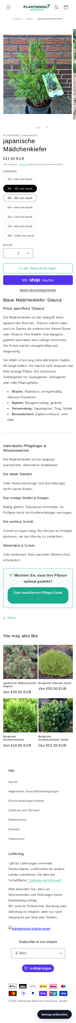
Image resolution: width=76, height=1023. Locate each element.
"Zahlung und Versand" (45, 880)
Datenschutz (17, 819)
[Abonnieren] (60, 953)
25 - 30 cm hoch (22, 180)
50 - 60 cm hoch (22, 208)
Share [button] (11, 617)
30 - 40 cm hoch (20, 188)
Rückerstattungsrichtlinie (26, 800)
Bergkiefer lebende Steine (55, 683)
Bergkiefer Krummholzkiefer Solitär (53, 738)
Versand (23, 164)
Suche (13, 782)
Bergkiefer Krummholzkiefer (13, 738)
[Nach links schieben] (28, 127)
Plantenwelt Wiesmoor (31, 1001)
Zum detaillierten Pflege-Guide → (38, 595)
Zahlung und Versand (23, 810)
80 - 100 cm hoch (23, 236)
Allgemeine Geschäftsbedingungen (33, 791)
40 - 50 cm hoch (20, 198)
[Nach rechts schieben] (47, 127)
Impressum (16, 838)
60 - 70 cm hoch (22, 218)
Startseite (18, 19)
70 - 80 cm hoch (22, 227)
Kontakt (13, 829)
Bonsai (30, 19)
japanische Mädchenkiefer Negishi (20, 685)
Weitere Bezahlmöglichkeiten (38, 290)
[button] (8, 7)
